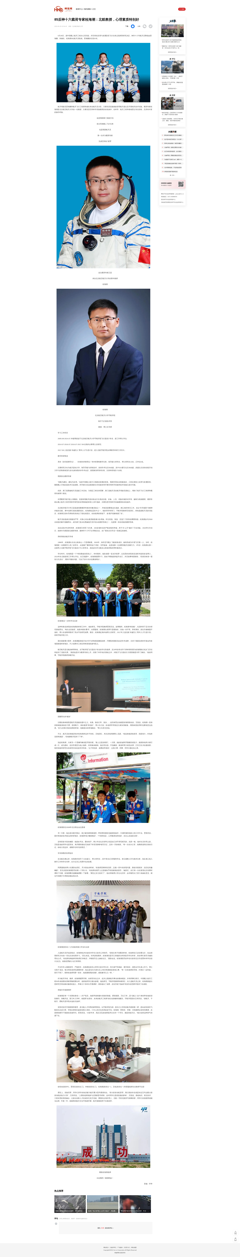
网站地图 (133, 1247)
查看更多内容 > (172, 52)
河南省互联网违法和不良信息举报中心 (172, 202)
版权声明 (113, 1247)
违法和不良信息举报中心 (168, 199)
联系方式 (127, 1247)
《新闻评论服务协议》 (81, 1218)
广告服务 (120, 1247)
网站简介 (106, 1247)
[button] (56, 1204)
